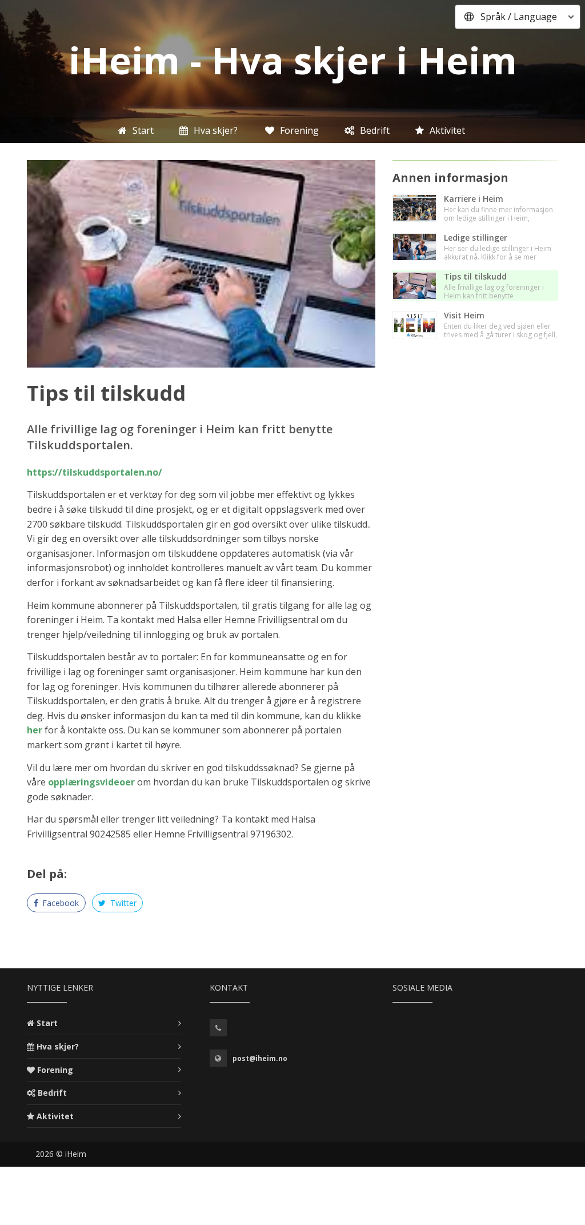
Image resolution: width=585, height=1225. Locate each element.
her (34, 730)
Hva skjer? (58, 1046)
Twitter (122, 902)
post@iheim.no (260, 1058)
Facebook (59, 902)
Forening (55, 1069)
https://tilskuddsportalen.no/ (94, 472)
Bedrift (52, 1092)
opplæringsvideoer (91, 782)
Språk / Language (518, 16)
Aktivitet (55, 1116)
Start (47, 1022)
